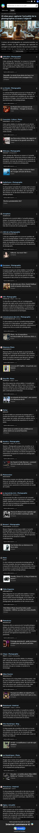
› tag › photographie (12, 267)
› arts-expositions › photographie (17, 318)
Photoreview (7, 475)
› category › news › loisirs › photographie (16, 298)
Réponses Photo (8, 347)
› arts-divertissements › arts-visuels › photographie (18, 184)
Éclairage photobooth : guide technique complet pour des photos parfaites (23, 642)
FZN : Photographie (10, 297)
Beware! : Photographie (11, 524)
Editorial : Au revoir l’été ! (19, 253)
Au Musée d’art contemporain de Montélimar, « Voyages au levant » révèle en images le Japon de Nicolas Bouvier (23, 108)
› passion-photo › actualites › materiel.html (16, 807)
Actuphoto (6, 214)
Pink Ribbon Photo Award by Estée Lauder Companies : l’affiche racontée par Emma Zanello (19, 609)
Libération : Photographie (12, 57)
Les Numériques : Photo (11, 755)
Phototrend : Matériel (11, 706)
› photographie (11, 526)
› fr (10, 234)
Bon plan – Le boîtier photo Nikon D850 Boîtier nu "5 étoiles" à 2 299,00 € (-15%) (23, 775)
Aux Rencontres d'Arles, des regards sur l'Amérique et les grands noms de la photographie (23, 139)
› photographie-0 (10, 152)
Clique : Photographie (10, 654)
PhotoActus (7, 621)
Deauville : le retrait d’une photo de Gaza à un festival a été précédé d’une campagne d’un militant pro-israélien (18, 77)
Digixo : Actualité (9, 805)
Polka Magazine (8, 589)
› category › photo (10, 380)
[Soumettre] (36, 6)
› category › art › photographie (13, 443)
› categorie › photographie (11, 656)
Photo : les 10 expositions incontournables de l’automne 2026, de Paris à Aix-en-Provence (23, 336)
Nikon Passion (8, 674)
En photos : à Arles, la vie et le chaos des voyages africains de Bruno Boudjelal (22, 171)
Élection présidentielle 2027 (12, 201)
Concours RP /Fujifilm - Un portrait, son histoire (23, 367)
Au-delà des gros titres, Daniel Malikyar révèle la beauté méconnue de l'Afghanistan (23, 285)
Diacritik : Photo (8, 379)
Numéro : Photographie (11, 442)
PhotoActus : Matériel (11, 787)
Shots (5, 558)
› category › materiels (11, 707)
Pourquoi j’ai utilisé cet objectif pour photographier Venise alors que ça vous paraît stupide (23, 694)
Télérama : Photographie (11, 151)
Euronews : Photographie (12, 265)
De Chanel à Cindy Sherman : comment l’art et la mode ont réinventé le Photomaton (23, 463)
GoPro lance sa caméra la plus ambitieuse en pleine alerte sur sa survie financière (18, 430)
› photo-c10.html (12, 757)
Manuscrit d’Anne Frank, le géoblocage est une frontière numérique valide (23, 513)
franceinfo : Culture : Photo (12, 120)
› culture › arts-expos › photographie (15, 121)
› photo (7, 90)
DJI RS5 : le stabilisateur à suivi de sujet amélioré (23, 744)
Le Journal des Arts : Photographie (15, 493)
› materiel (9, 788)
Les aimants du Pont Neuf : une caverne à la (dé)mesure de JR (24, 398)
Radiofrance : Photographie (12, 182)
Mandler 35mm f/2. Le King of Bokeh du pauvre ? (24, 577)
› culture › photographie (11, 58)
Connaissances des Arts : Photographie (16, 317)
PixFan (5, 410)
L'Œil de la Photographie (11, 232)
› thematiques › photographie (14, 495)
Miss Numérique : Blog (11, 724)
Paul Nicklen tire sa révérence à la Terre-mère (22, 546)
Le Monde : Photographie (12, 88)
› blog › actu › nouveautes (14, 725)
